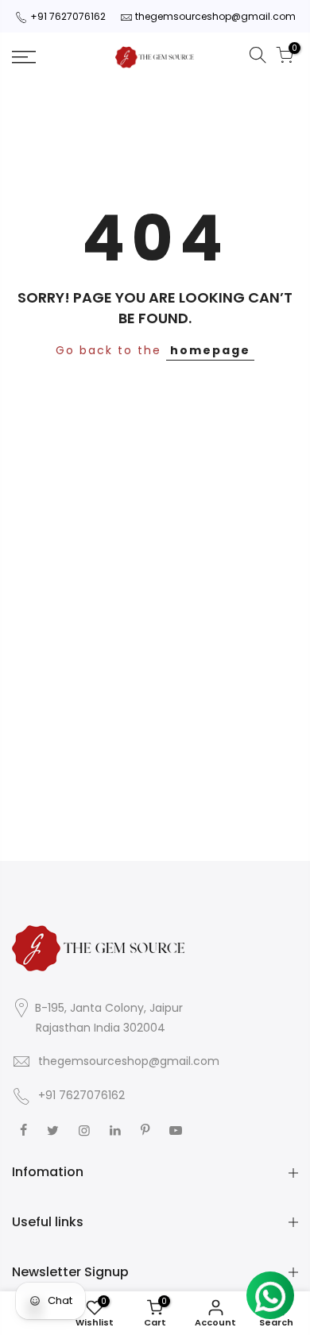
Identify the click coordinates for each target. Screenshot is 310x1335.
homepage (210, 350)
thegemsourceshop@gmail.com (215, 16)
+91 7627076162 (68, 16)
